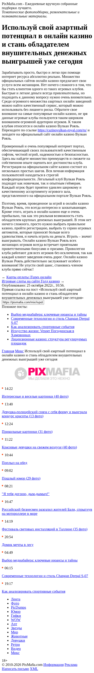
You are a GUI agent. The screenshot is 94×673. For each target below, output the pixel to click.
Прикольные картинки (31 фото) (27, 432)
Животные (19, 636)
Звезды (16, 628)
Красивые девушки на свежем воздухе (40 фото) (39, 447)
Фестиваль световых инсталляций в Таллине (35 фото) (44, 529)
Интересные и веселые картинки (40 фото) (35, 396)
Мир (14, 632)
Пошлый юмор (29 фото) (21, 478)
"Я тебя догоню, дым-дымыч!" (26, 494)
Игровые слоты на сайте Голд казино (31, 281)
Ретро (15, 644)
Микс (19, 351)
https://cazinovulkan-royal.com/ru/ (62, 130)
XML (34, 669)
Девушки (18, 640)
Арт (14, 624)
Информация (53, 665)
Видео (16, 649)
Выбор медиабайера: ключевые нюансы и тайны (49, 314)
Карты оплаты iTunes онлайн (29, 277)
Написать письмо (15, 669)
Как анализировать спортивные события (42, 327)
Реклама (71, 665)
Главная (8, 351)
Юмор (16, 611)
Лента (15, 599)
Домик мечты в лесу (18, 545)
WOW (16, 620)
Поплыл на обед (14, 463)
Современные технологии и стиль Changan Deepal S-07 (45, 576)
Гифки (16, 616)
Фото (15, 603)
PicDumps (18, 607)
